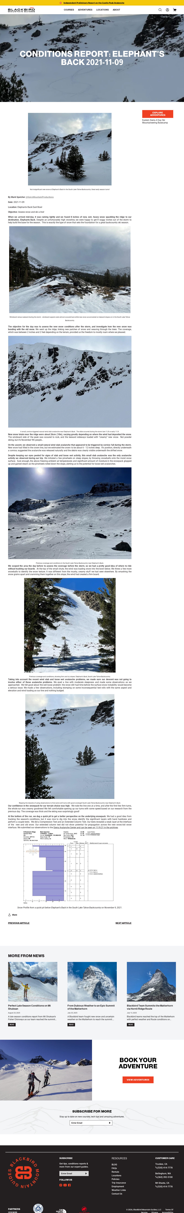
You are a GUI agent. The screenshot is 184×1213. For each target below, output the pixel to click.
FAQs (114, 1168)
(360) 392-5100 (165, 1177)
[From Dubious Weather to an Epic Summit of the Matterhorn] (92, 982)
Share (14, 915)
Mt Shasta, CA (162, 1183)
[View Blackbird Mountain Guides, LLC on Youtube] (65, 1185)
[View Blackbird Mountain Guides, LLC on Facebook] (69, 1185)
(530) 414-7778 (165, 1167)
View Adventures (138, 1079)
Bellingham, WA (163, 1173)
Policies (115, 1179)
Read (12, 1025)
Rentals (115, 1172)
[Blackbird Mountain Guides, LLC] (21, 10)
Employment (118, 1186)
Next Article (123, 923)
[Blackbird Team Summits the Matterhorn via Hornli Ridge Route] (151, 982)
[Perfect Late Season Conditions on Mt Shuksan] (32, 982)
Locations (116, 1175)
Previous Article (18, 923)
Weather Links (119, 1190)
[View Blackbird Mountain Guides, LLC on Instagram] (60, 1185)
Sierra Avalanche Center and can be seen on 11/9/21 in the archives (85, 827)
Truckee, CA (161, 1164)
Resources (119, 1158)
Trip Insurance (119, 1183)
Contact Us (117, 1193)
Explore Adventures (157, 114)
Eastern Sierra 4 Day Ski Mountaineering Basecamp (155, 121)
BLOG (114, 1164)
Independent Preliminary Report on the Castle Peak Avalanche (94, 3)
